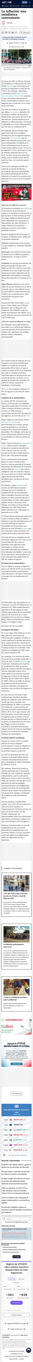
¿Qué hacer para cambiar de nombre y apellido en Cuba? (14, 1249)
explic (26, 303)
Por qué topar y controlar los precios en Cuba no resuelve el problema (15, 1172)
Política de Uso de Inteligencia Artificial (16, 1356)
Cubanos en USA (26, 6)
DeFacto (9, 23)
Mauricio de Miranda (9, 422)
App (26, 2)
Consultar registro (16, 1315)
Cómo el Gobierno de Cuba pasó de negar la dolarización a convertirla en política (15, 1200)
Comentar (25, 32)
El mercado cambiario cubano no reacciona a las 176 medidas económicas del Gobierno (16, 1209)
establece (23, 661)
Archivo (21, 1359)
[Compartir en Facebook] (6, 32)
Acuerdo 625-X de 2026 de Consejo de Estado (14, 1233)
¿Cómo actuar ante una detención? (10, 1247)
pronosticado (14, 112)
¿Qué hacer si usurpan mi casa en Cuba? (11, 1252)
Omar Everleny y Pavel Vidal (12, 96)
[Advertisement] (16, 74)
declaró (18, 469)
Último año (21, 1279)
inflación (26, 208)
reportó (10, 86)
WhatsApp (14, 39)
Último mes (16, 1282)
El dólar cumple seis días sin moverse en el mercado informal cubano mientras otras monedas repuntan (15, 1181)
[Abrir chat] (28, 1350)
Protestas (6, 6)
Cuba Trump (15, 6)
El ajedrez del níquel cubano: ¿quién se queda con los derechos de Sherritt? (16, 1165)
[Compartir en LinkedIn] (12, 32)
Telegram (21, 39)
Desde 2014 (12, 1279)
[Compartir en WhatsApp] (2, 32)
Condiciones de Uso (16, 1354)
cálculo (6, 389)
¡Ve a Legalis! (16, 1256)
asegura (25, 528)
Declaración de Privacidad (16, 1351)
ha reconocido (15, 138)
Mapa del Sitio (13, 1359)
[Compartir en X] (9, 32)
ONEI (28, 416)
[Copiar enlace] (16, 32)
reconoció (20, 485)
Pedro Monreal (21, 93)
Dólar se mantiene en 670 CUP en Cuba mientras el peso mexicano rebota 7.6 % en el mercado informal (15, 1190)
